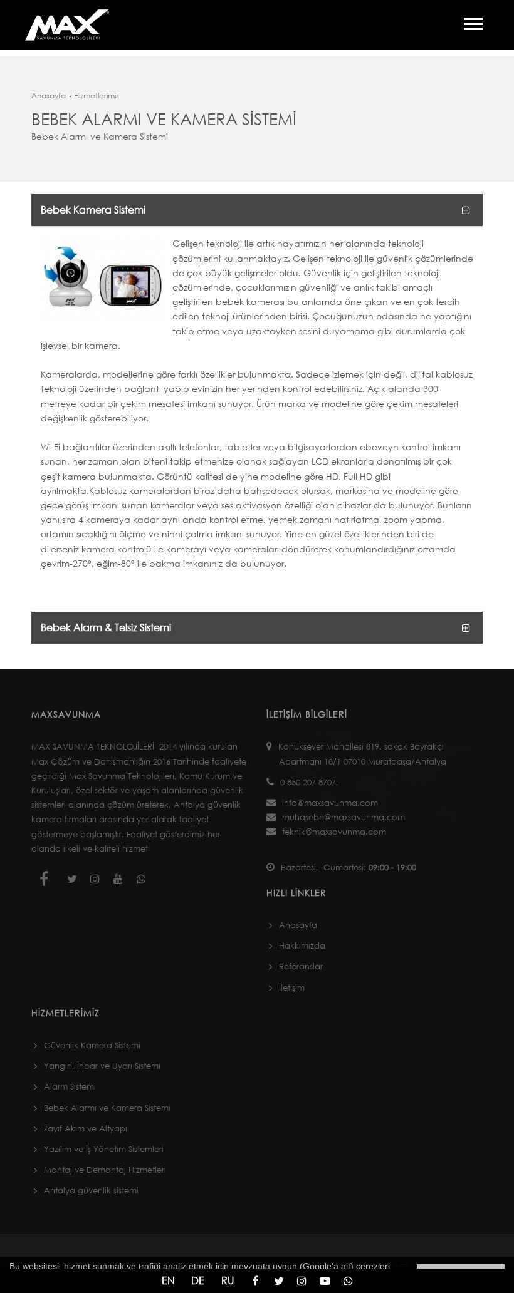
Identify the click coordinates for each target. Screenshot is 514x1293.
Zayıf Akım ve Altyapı (85, 1128)
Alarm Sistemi (70, 1086)
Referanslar (301, 966)
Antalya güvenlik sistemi (91, 1190)
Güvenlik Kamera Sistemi (92, 1045)
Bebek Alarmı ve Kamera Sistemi (107, 1108)
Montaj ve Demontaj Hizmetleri (105, 1170)
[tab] (257, 210)
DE (197, 1280)
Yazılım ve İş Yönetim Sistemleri (104, 1149)
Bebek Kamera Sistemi (93, 209)
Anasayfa (48, 95)
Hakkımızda (302, 945)
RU (227, 1280)
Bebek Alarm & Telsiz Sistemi (106, 627)
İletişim (292, 987)
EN (168, 1280)
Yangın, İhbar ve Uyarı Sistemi (102, 1066)
